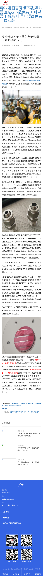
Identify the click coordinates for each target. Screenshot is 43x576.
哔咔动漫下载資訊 (12, 27)
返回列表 (4, 409)
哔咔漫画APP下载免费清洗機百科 (30, 27)
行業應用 (6, 518)
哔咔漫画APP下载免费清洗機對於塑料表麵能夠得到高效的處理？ (21, 404)
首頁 (3, 27)
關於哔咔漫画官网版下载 (12, 523)
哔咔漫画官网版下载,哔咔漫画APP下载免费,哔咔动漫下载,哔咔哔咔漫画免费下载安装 (21, 14)
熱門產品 (6, 512)
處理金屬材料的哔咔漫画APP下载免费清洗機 (24, 412)
